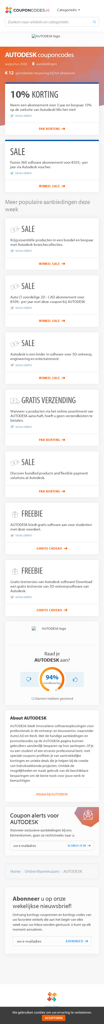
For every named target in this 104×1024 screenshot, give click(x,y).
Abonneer (74, 941)
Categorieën (67, 9)
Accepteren (53, 1018)
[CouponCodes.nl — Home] (27, 10)
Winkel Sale (49, 186)
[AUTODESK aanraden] (75, 679)
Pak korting (49, 129)
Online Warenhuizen (42, 871)
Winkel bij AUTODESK (52, 794)
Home (15, 871)
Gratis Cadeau (49, 548)
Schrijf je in (77, 845)
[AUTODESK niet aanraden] (29, 679)
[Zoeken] (94, 21)
